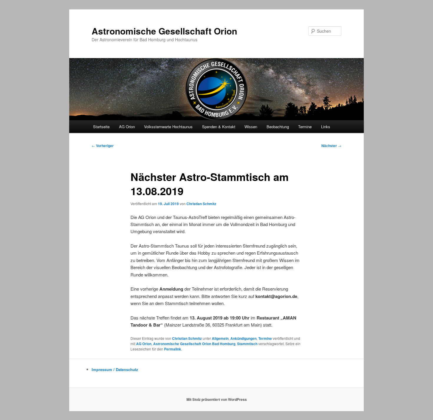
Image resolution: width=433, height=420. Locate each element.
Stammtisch (247, 343)
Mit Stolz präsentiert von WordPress (216, 399)
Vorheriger (103, 145)
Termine (305, 126)
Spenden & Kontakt (218, 126)
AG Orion (143, 343)
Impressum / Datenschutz (115, 369)
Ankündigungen (243, 338)
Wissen (250, 126)
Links (325, 126)
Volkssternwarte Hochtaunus (168, 126)
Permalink (172, 349)
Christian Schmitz (201, 203)
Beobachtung (278, 126)
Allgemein (220, 338)
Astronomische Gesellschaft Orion (164, 30)
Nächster (331, 145)
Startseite (101, 126)
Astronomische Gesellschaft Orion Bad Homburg (194, 343)
